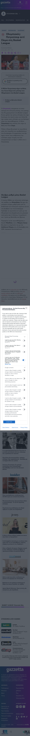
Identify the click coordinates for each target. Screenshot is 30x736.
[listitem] (15, 337)
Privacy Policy (24, 427)
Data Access (15, 427)
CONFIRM (9, 422)
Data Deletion (5, 427)
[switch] (24, 340)
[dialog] (15, 368)
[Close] (26, 308)
